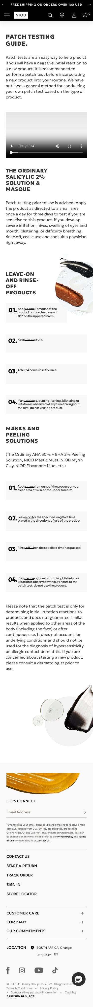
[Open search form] (50, 15)
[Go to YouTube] (38, 970)
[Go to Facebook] (8, 970)
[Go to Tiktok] (55, 970)
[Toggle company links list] (82, 922)
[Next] (90, 4)
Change (65, 948)
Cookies (70, 992)
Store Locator (21, 894)
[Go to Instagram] (22, 970)
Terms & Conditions (19, 988)
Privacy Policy (65, 836)
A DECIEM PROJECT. (20, 996)
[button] (79, 979)
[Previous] (3, 4)
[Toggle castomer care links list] (82, 913)
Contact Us (43, 840)
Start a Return (21, 865)
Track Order (19, 875)
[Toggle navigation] (7, 15)
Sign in (13, 884)
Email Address (18, 812)
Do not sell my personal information (34, 992)
